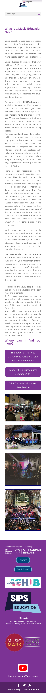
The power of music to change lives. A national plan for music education (23, 356)
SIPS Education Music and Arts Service (23, 385)
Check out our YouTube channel (23, 676)
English (28, 2)
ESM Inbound (32, 689)
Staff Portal (23, 569)
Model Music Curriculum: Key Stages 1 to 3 (23, 372)
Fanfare (23, 560)
